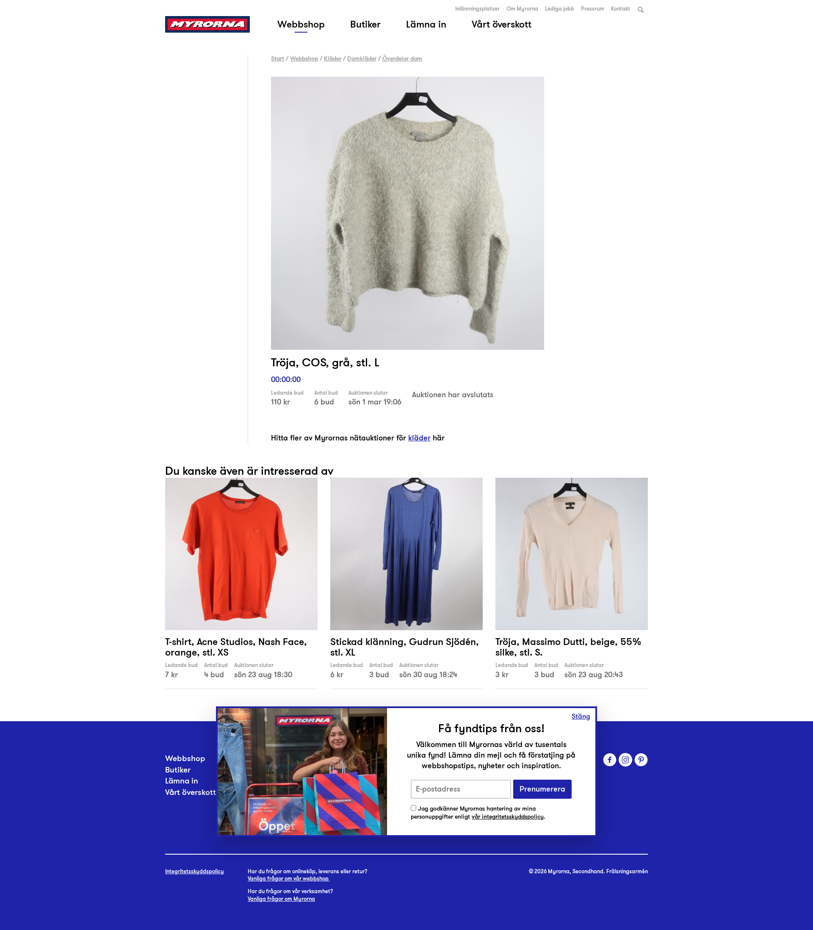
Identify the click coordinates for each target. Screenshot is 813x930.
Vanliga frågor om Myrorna (281, 899)
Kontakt (620, 9)
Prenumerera (542, 789)
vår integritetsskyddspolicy (508, 817)
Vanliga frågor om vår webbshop (289, 879)
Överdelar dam (402, 58)
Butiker (365, 24)
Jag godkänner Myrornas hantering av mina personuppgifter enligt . (478, 813)
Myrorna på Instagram (625, 760)
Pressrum (592, 9)
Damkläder (361, 58)
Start (277, 58)
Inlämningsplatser (477, 9)
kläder (419, 437)
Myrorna (207, 24)
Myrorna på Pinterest (641, 760)
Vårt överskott (501, 24)
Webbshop (301, 24)
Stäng (581, 716)
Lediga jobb (559, 9)
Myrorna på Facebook (610, 760)
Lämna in (426, 24)
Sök (640, 9)
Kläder (332, 58)
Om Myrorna (522, 9)
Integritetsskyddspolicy (194, 871)
